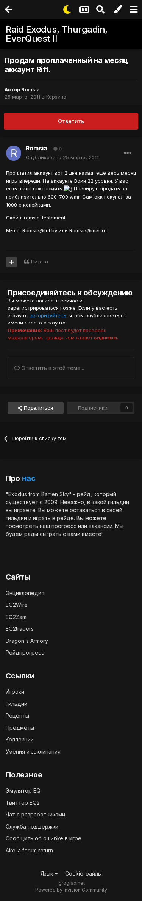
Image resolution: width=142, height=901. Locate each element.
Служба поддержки (32, 826)
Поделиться (37, 408)
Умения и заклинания (33, 751)
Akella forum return (29, 850)
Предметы (20, 727)
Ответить (71, 121)
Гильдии (16, 703)
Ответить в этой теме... (52, 368)
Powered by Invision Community (71, 890)
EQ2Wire (17, 605)
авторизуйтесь (48, 315)
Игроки (15, 691)
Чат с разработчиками (35, 814)
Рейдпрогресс (25, 652)
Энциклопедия (25, 593)
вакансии (100, 526)
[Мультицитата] (11, 262)
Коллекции (20, 739)
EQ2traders (20, 628)
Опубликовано (62, 157)
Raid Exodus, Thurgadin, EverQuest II (57, 34)
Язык (48, 873)
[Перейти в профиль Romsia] (13, 153)
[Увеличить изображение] (68, 188)
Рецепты (17, 715)
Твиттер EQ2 (23, 802)
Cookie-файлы (83, 873)
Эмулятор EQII (24, 790)
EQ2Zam (16, 617)
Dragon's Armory (27, 641)
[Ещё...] (127, 153)
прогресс (63, 526)
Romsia (30, 89)
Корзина (56, 97)
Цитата (39, 262)
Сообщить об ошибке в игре (43, 838)
